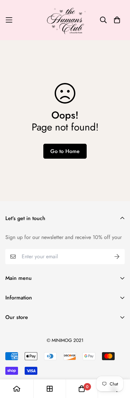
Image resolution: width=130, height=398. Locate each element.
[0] (81, 388)
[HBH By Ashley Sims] (65, 20)
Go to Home (65, 151)
